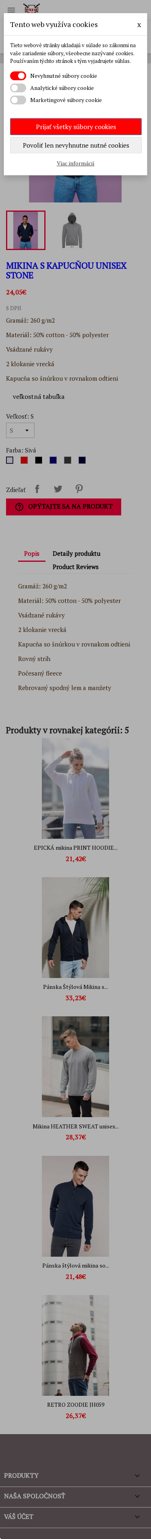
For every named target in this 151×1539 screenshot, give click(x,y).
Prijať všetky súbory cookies (76, 126)
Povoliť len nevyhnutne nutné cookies (76, 145)
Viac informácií (76, 163)
